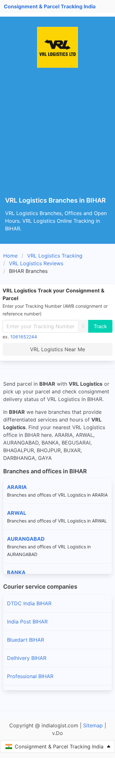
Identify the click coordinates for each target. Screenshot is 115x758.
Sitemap (93, 725)
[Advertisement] (57, 136)
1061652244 (23, 336)
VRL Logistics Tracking (54, 255)
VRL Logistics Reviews (36, 263)
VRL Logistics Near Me (57, 349)
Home (10, 255)
